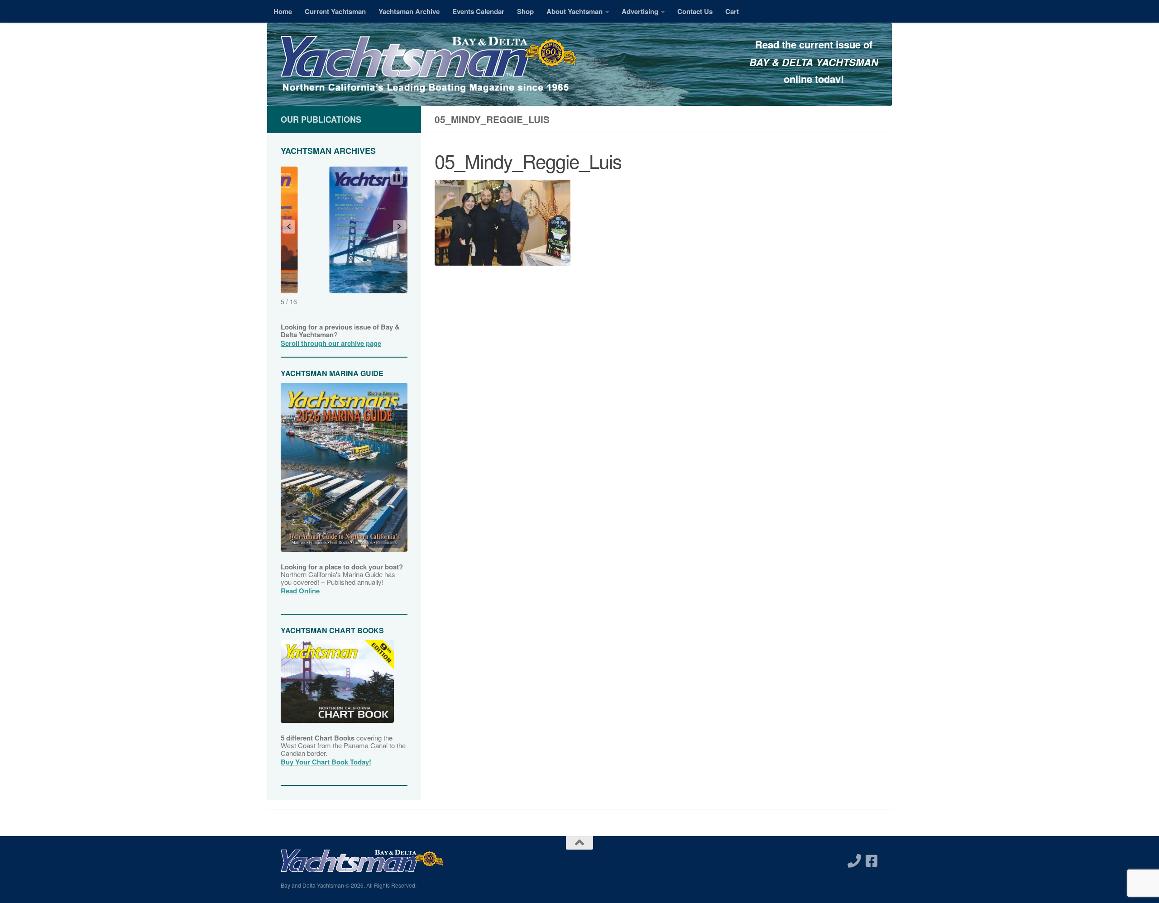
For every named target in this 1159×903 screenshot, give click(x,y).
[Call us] (854, 861)
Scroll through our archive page (331, 343)
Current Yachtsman (335, 11)
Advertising (640, 11)
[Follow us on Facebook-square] (871, 861)
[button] (289, 227)
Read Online (300, 591)
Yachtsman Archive (409, 11)
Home (282, 11)
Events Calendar (478, 11)
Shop (525, 11)
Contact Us (695, 11)
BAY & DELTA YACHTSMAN (813, 62)
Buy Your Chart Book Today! (326, 762)
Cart (732, 11)
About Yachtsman (574, 11)
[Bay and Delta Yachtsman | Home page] (429, 65)
